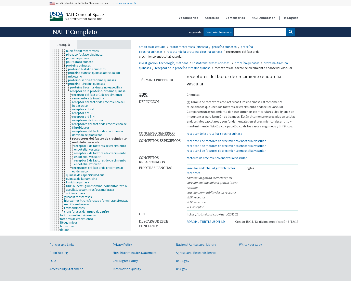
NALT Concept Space (84, 14)
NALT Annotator (263, 18)
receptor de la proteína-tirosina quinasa (194, 52)
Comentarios (235, 18)
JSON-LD (218, 222)
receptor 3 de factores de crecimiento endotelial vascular (226, 151)
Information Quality (127, 269)
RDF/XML (193, 222)
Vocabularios (188, 18)
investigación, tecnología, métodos (163, 63)
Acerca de (212, 18)
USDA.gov (182, 261)
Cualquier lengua (217, 32)
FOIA (53, 261)
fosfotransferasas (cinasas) (189, 47)
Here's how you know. (122, 2)
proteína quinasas (224, 47)
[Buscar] (290, 32)
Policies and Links (62, 244)
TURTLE (205, 222)
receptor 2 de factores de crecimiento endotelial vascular (226, 146)
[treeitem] (84, 51)
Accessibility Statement (66, 269)
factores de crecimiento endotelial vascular (217, 158)
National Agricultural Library (196, 244)
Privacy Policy (122, 244)
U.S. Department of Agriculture (83, 18)
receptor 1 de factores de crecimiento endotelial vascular (226, 141)
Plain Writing (59, 253)
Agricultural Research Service (196, 253)
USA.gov (181, 269)
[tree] (90, 140)
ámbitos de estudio (152, 47)
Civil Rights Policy (125, 261)
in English (291, 18)
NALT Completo (75, 32)
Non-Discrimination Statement (135, 253)
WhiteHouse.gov (250, 244)
